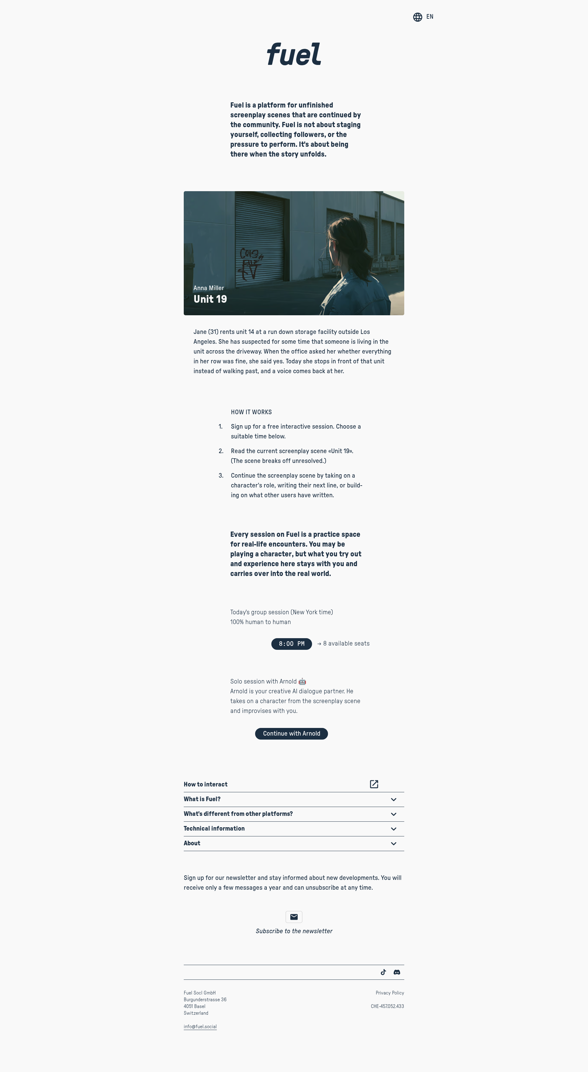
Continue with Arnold (291, 733)
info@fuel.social (200, 1026)
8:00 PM (292, 644)
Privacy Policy (390, 993)
